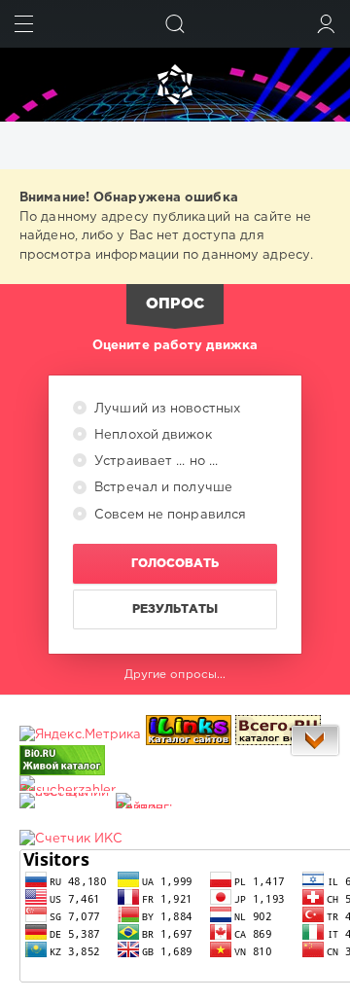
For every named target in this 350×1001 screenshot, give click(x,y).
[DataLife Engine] (175, 85)
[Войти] (326, 24)
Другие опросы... (175, 674)
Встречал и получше (161, 488)
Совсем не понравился (168, 515)
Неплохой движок (151, 435)
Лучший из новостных (165, 409)
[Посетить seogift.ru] (70, 839)
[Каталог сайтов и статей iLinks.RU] (188, 735)
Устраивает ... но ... (154, 461)
